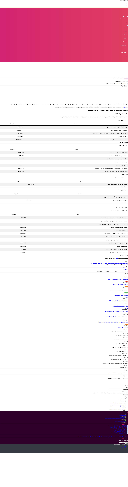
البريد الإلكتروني (125, 389)
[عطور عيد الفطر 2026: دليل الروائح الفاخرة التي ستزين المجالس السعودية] (118, 425)
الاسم (127, 387)
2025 (122, 436)
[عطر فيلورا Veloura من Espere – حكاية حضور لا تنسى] (121, 430)
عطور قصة (86, 436)
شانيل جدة (102, 263)
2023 (125, 436)
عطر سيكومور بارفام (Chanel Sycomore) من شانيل (118, 279)
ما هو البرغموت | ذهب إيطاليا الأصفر (120, 421)
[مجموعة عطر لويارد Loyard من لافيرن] (122, 429)
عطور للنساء (126, 313)
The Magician (119, 83)
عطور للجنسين (126, 276)
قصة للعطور (79, 436)
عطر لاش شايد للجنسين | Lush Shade (120, 400)
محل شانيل (92, 263)
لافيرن (77, 436)
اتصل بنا (125, 448)
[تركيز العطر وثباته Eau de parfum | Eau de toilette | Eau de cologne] (123, 417)
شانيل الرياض (119, 263)
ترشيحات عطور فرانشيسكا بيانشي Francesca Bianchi (118, 403)
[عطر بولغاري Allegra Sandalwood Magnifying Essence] (118, 408)
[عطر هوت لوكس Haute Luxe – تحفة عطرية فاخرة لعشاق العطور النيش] (118, 427)
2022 (127, 436)
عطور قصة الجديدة (83, 436)
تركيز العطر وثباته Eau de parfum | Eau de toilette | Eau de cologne (115, 418)
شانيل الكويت (107, 263)
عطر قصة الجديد (104, 436)
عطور (125, 38)
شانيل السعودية (113, 263)
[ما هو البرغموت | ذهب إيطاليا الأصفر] (124, 420)
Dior (119, 436)
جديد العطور (124, 34)
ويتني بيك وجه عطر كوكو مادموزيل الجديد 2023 (118, 300)
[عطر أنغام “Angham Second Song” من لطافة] (121, 431)
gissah (121, 436)
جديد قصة (115, 436)
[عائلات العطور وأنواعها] (124, 414)
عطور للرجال (126, 302)
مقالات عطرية (124, 48)
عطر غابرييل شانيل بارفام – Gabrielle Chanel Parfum (117, 317)
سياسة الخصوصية (123, 447)
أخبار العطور (126, 297)
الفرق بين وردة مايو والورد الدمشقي (121, 295)
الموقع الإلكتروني (125, 391)
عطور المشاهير (123, 45)
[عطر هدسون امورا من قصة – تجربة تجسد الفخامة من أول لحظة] (119, 432)
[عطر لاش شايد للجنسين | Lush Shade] (123, 398)
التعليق (126, 385)
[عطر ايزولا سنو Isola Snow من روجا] (123, 433)
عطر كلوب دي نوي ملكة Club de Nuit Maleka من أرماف (117, 406)
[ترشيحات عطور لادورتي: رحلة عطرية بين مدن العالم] (121, 426)
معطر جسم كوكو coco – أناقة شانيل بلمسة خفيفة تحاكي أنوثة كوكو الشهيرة (113, 322)
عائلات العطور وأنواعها (122, 415)
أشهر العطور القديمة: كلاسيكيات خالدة (120, 284)
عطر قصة (107, 436)
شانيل (116, 258)
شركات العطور (124, 41)
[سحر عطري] (124, 18)
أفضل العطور (126, 281)
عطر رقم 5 (124, 107)
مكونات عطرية (123, 52)
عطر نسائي (93, 436)
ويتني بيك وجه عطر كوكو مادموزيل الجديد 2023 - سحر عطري (116, 372)
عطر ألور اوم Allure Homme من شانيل (120, 306)
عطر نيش (89, 436)
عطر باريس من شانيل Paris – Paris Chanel (119, 290)
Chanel (126, 263)
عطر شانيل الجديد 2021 (123, 327)
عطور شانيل (97, 263)
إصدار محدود (117, 436)
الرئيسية (124, 31)
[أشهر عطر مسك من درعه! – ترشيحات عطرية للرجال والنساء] (120, 428)
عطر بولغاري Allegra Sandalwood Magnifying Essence (117, 409)
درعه (113, 436)
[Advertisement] (64, 70)
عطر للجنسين (99, 436)
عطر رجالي (110, 436)
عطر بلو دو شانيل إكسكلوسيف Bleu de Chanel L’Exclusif (116, 311)
